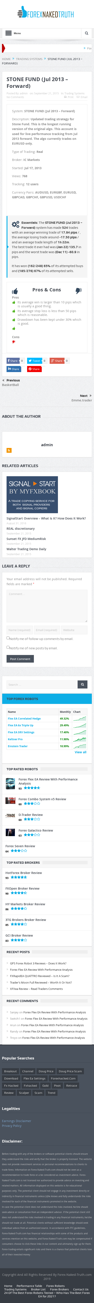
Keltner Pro (15, 739)
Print (70, 97)
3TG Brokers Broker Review (25, 920)
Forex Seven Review (20, 846)
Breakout (10, 1071)
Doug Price (46, 1071)
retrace (71, 1085)
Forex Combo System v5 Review (42, 799)
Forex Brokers (59, 1289)
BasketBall (10, 385)
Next (83, 396)
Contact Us (81, 1289)
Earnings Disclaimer (16, 1121)
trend (51, 1092)
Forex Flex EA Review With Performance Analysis (48, 781)
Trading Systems (74, 93)
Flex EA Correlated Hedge (24, 718)
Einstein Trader (18, 746)
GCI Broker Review (19, 935)
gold (45, 1085)
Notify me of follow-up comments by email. (41, 639)
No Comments (15, 97)
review (9, 1092)
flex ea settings (34, 1078)
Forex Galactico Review (36, 830)
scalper (24, 1092)
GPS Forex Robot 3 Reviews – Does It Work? (38, 963)
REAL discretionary (21, 528)
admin (24, 93)
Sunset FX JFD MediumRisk (26, 539)
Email (84, 97)
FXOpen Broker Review (22, 888)
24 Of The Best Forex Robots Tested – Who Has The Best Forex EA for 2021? (47, 1294)
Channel (27, 1071)
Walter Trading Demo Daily (26, 549)
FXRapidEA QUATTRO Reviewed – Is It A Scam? (40, 976)
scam (38, 1092)
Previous (13, 380)
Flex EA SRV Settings (21, 732)
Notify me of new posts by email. (33, 648)
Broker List (38, 1289)
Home (8, 1286)
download (11, 1078)
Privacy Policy (11, 1126)
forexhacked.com (63, 1078)
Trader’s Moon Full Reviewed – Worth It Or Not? (41, 982)
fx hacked (11, 1085)
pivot (57, 1085)
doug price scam (70, 1071)
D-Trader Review (31, 815)
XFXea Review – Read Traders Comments (36, 989)
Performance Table (29, 1286)
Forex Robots (55, 1286)
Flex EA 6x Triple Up (20, 725)
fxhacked (30, 1085)
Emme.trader (81, 400)
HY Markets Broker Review (25, 904)
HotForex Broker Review (23, 873)
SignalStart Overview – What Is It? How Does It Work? (46, 518)
